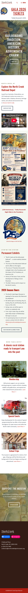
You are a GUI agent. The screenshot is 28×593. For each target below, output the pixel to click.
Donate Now (14, 505)
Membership (14, 379)
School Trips (14, 450)
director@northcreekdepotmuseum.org (13, 548)
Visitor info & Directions (11, 330)
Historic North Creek (8, 103)
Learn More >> (21, 426)
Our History (7, 108)
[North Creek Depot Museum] (6, 2)
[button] (17, 2)
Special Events (14, 416)
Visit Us (14, 61)
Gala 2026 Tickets (18, 11)
